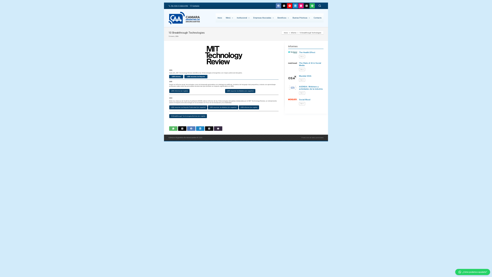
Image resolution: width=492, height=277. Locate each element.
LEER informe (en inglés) (179, 91)
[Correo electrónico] (218, 128)
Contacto (196, 6)
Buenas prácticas (300, 18)
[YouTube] (289, 5)
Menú (228, 18)
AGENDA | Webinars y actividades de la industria (311, 88)
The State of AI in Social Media (310, 64)
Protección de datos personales (312, 137)
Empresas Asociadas (262, 18)
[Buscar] (320, 6)
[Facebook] (278, 5)
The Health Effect (307, 52)
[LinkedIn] (295, 5)
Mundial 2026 (305, 76)
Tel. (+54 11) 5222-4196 (179, 6)
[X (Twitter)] (284, 5)
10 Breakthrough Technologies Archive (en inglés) (188, 116)
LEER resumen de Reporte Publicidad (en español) (188, 107)
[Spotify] (312, 5)
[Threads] (306, 5)
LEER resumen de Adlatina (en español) (240, 91)
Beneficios (282, 18)
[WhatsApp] (173, 128)
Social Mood (304, 99)
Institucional (242, 18)
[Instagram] (301, 5)
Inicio (220, 18)
